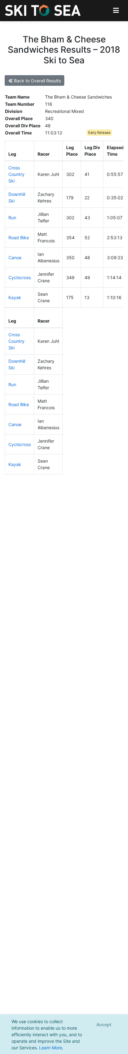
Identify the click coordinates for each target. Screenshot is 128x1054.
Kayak (14, 297)
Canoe (14, 257)
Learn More (50, 1047)
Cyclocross (19, 277)
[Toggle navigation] (116, 10)
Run (12, 217)
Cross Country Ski (16, 174)
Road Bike (18, 237)
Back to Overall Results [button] (37, 80)
